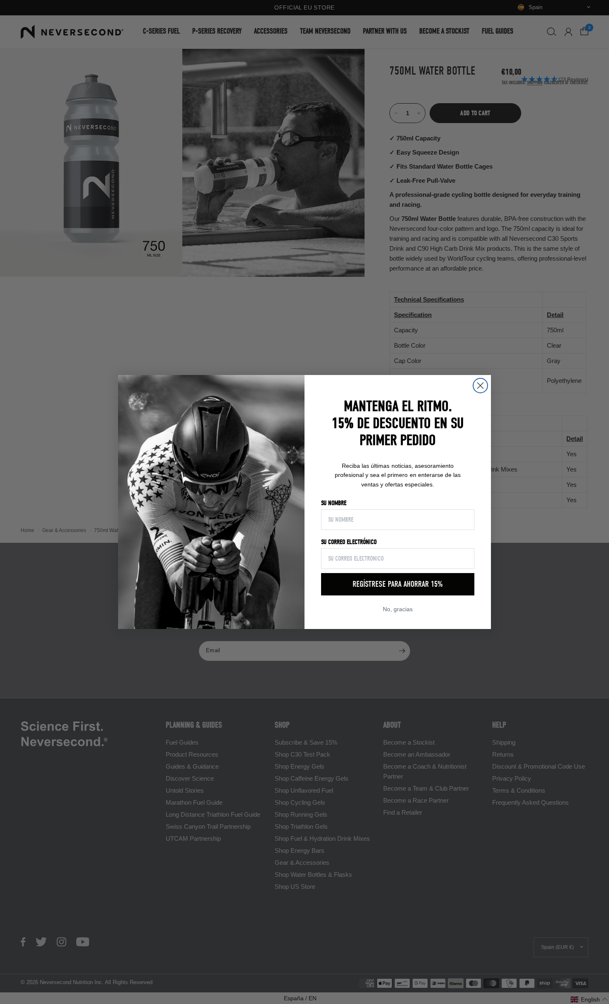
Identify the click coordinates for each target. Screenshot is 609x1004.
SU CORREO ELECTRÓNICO (349, 542)
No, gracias (398, 609)
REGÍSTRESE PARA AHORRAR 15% (398, 584)
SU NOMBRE (333, 503)
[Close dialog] (480, 385)
